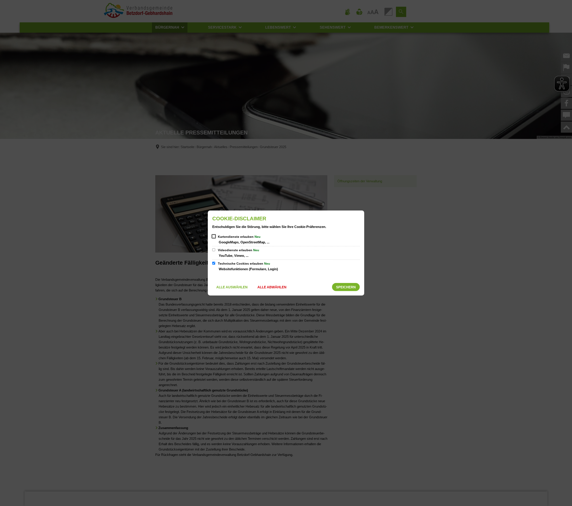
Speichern (346, 287)
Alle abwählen (271, 287)
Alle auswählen (232, 287)
